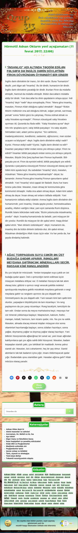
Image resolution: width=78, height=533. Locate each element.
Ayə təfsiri (10, 437)
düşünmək (59, 477)
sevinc (47, 493)
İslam (64, 501)
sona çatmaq (62, 493)
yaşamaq (43, 498)
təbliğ (65, 495)
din (32, 477)
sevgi (42, 493)
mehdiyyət (8, 488)
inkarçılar (33, 485)
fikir (9, 480)
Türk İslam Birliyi (55, 495)
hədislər (57, 482)
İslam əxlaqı (29, 503)
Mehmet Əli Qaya (20, 488)
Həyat (63, 482)
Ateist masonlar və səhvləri (18, 432)
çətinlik (41, 501)
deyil (28, 477)
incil (15, 485)
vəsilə (20, 498)
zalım (60, 498)
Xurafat (26, 498)
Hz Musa (33, 482)
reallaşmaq (19, 493)
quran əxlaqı (9, 493)
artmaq (25, 474)
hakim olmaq (37, 480)
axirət (31, 474)
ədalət (50, 503)
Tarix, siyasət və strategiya (17, 454)
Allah (19, 474)
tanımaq (21, 495)
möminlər (38, 488)
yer (49, 498)
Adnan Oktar (10, 474)
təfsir (6, 498)
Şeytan (37, 503)
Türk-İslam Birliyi (13, 456)
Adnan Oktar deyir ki (15, 429)
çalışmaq (23, 501)
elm (5, 480)
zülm (17, 501)
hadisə (29, 480)
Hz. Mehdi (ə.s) (11, 482)
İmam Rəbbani (50, 501)
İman (59, 501)
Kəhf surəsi (65, 485)
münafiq (60, 488)
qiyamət (60, 490)
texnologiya (29, 495)
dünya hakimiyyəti (48, 477)
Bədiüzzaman (55, 474)
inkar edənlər (23, 485)
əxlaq (62, 503)
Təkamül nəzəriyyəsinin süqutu (19, 458)
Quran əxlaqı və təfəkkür (16, 451)
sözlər (70, 493)
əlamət (56, 503)
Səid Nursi (13, 495)
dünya (37, 477)
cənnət (13, 477)
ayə (46, 474)
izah (54, 485)
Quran (67, 490)
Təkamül (14, 498)
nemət (18, 490)
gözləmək (16, 480)
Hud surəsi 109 (54, 480)
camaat (6, 477)
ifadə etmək (8, 485)
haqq (45, 480)
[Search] (69, 411)
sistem (53, 493)
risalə (27, 493)
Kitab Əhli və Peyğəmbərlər (18, 444)
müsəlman (69, 488)
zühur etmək (9, 501)
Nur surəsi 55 (38, 490)
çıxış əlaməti (32, 501)
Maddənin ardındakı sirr (16, 446)
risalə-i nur (34, 493)
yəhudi (54, 498)
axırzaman (39, 474)
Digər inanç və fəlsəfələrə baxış (19, 439)
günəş (23, 480)
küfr (58, 485)
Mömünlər (46, 488)
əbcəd (43, 503)
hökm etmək (42, 482)
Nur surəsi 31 (27, 490)
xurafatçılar (34, 498)
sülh (5, 495)
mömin (30, 488)
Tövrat (38, 495)
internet (41, 485)
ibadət (68, 482)
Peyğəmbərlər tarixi (14, 449)
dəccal (67, 477)
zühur (65, 498)
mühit (54, 488)
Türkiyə (45, 495)
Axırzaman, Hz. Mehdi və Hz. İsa (20, 434)
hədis (50, 482)
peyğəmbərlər (50, 490)
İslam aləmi (8, 503)
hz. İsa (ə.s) (24, 482)
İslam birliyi (18, 503)
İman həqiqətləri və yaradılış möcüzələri (23, 441)
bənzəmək (66, 474)
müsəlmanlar (9, 490)
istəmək (48, 485)
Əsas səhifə (39, 386)
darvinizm (21, 477)
